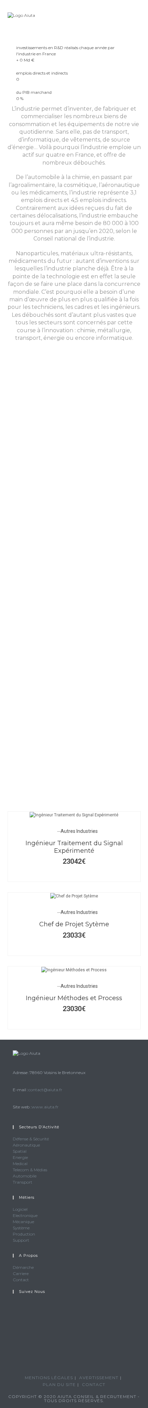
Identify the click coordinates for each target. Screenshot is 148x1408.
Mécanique (23, 1221)
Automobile (24, 1175)
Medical (20, 1163)
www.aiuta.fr (45, 1106)
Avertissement (98, 1377)
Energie (20, 1157)
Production (24, 1234)
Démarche (23, 1267)
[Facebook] (14, 1325)
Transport (22, 1182)
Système (21, 1227)
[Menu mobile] (139, 15)
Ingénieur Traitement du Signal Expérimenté (74, 846)
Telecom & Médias (30, 1169)
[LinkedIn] (14, 1341)
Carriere (21, 1273)
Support (21, 1240)
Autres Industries (79, 831)
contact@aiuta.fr (45, 1089)
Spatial (20, 1151)
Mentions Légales (49, 1377)
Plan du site (59, 1384)
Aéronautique (26, 1145)
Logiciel (20, 1209)
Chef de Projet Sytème (74, 924)
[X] (14, 1308)
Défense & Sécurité (31, 1138)
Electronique (25, 1215)
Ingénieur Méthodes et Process (74, 998)
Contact (21, 1279)
